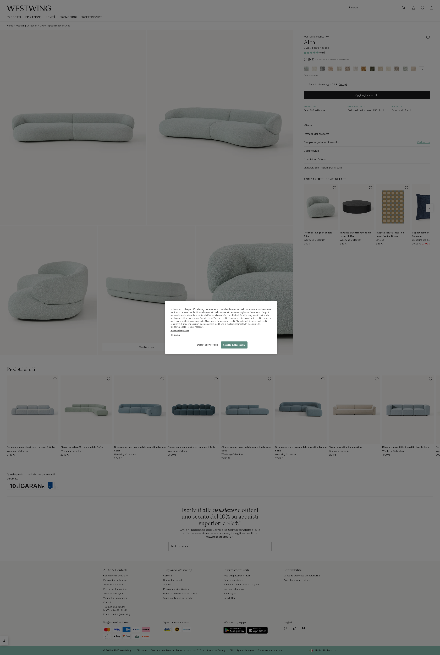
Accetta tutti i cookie (234, 345)
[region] (221, 327)
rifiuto (257, 324)
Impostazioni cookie (207, 344)
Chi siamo (175, 335)
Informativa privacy (179, 330)
